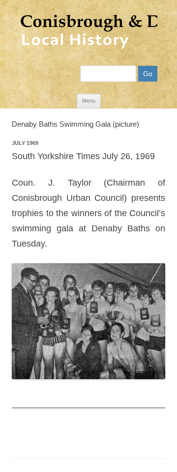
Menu (88, 101)
